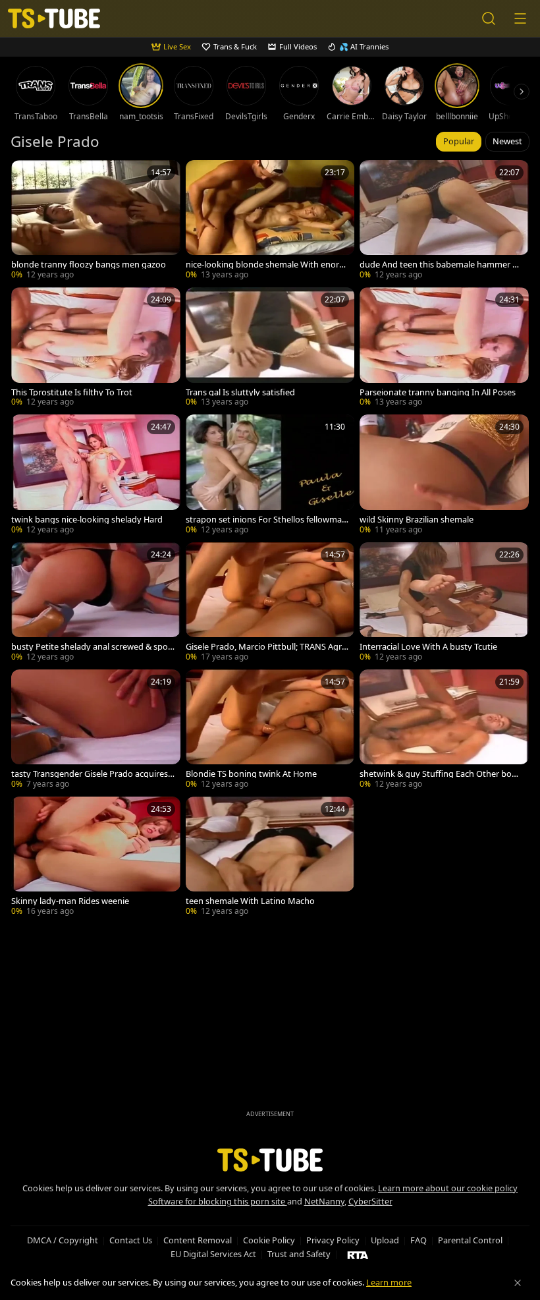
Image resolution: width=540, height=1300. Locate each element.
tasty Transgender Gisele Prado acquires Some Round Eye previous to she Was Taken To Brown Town (93, 774)
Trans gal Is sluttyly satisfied (240, 392)
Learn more (389, 1282)
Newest (507, 141)
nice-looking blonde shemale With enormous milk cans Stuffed (266, 264)
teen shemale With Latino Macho (250, 901)
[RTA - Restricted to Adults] (358, 1254)
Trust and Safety (299, 1254)
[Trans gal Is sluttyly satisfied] (270, 348)
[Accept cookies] (517, 1283)
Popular (458, 141)
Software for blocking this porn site (217, 1201)
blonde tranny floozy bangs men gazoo (88, 264)
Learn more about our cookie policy (448, 1188)
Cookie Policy (269, 1240)
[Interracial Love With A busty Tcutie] (444, 603)
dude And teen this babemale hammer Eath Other (441, 264)
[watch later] (27, 175)
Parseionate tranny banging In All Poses (438, 392)
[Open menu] (520, 18)
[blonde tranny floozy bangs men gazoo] (95, 221)
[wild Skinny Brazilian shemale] (444, 475)
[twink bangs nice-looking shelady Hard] (95, 475)
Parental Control (470, 1240)
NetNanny (324, 1201)
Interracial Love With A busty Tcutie (428, 646)
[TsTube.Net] (54, 19)
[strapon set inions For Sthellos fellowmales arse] (270, 475)
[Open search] (488, 18)
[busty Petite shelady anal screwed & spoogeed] (95, 603)
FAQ (418, 1240)
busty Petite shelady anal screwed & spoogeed (92, 646)
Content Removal (197, 1240)
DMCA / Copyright (62, 1240)
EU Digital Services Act (213, 1254)
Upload (385, 1240)
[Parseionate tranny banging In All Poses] (444, 348)
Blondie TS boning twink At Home (251, 774)
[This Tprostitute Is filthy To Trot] (95, 348)
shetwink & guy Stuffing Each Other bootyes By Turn (440, 774)
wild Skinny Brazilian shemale (416, 519)
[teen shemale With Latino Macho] (270, 857)
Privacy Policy (333, 1240)
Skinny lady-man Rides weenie (70, 901)
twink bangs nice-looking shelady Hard (87, 519)
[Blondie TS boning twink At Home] (270, 730)
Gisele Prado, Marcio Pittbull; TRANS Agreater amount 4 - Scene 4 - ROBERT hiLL (266, 646)
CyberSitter (370, 1201)
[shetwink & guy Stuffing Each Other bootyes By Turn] (444, 730)
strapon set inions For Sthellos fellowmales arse (267, 519)
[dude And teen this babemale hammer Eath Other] (444, 221)
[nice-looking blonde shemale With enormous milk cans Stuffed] (270, 221)
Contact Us (130, 1240)
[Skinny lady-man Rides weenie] (95, 857)
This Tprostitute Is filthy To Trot (71, 392)
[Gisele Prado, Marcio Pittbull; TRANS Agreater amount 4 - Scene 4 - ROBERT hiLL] (270, 603)
